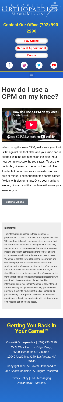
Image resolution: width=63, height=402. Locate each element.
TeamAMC (39, 382)
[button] (31, 75)
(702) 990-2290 (47, 342)
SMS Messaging (40, 378)
